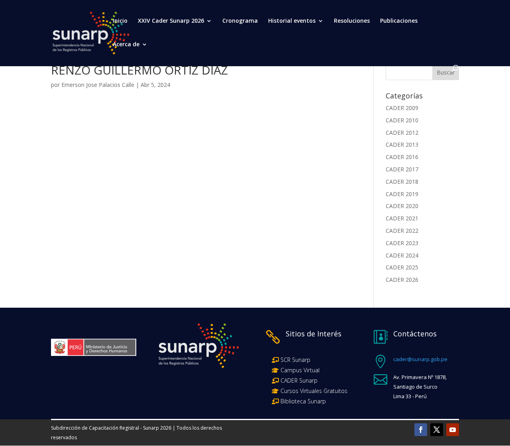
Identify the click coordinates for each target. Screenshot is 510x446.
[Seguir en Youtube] (452, 429)
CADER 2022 (402, 230)
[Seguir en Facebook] (420, 429)
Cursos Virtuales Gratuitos (313, 391)
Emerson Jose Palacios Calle (97, 84)
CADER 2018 (402, 181)
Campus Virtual (299, 370)
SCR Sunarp (295, 359)
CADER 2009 (402, 108)
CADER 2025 (402, 267)
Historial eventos (292, 21)
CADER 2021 (402, 218)
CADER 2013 (402, 144)
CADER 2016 (402, 157)
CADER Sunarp (299, 380)
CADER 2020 (402, 206)
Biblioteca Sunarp (303, 401)
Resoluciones (352, 21)
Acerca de (126, 44)
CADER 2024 (402, 255)
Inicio (120, 21)
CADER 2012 (402, 132)
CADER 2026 (402, 279)
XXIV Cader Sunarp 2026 (171, 21)
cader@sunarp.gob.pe (420, 359)
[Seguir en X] (436, 429)
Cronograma (240, 21)
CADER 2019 (402, 194)
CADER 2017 (402, 169)
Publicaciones (399, 21)
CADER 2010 (402, 120)
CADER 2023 (402, 243)
